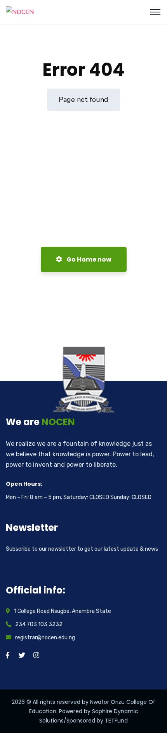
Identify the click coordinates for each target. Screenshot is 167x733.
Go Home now (88, 259)
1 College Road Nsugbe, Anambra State (62, 611)
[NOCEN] (20, 11)
